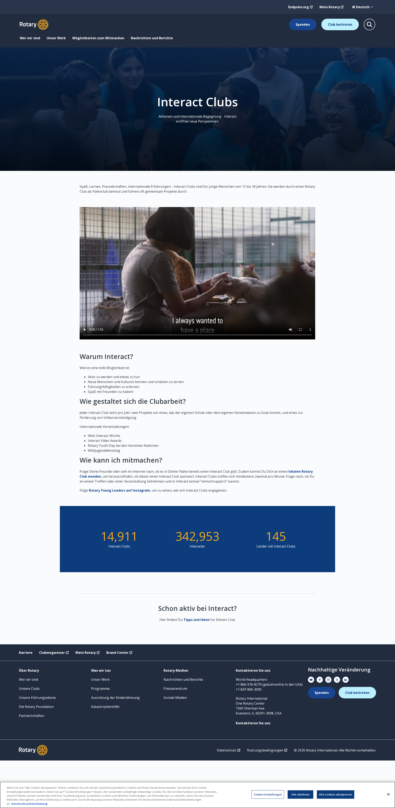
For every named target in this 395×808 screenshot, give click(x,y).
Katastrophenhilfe (105, 706)
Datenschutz (226, 750)
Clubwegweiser (52, 652)
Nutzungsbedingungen (265, 750)
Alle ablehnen (300, 794)
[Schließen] (388, 794)
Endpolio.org (298, 7)
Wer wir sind (30, 38)
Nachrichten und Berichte (152, 38)
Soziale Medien (175, 697)
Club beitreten (340, 24)
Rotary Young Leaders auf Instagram (119, 490)
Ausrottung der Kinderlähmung (115, 697)
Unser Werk (56, 38)
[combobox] (362, 7)
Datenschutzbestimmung (30, 804)
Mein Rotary (329, 7)
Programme (100, 688)
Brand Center (117, 652)
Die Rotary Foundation (36, 706)
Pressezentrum (175, 688)
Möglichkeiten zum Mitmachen (98, 38)
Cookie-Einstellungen (268, 794)
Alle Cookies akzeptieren (335, 794)
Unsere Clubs (29, 688)
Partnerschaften (31, 715)
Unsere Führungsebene (37, 697)
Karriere (26, 652)
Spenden (303, 24)
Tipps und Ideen (197, 619)
